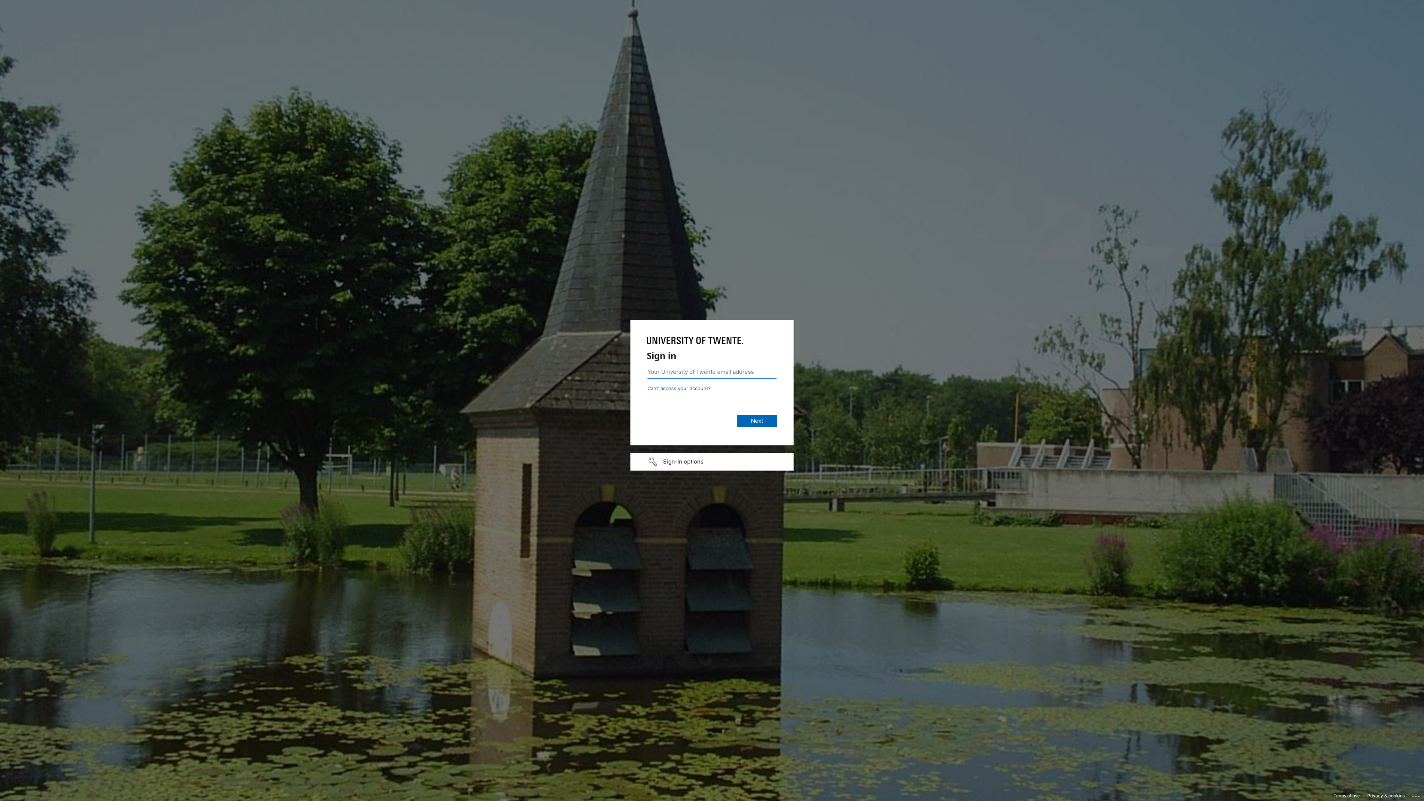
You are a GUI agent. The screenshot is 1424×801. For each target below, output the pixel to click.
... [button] (1416, 794)
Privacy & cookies (1386, 795)
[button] (712, 462)
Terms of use (1347, 795)
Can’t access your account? (679, 388)
